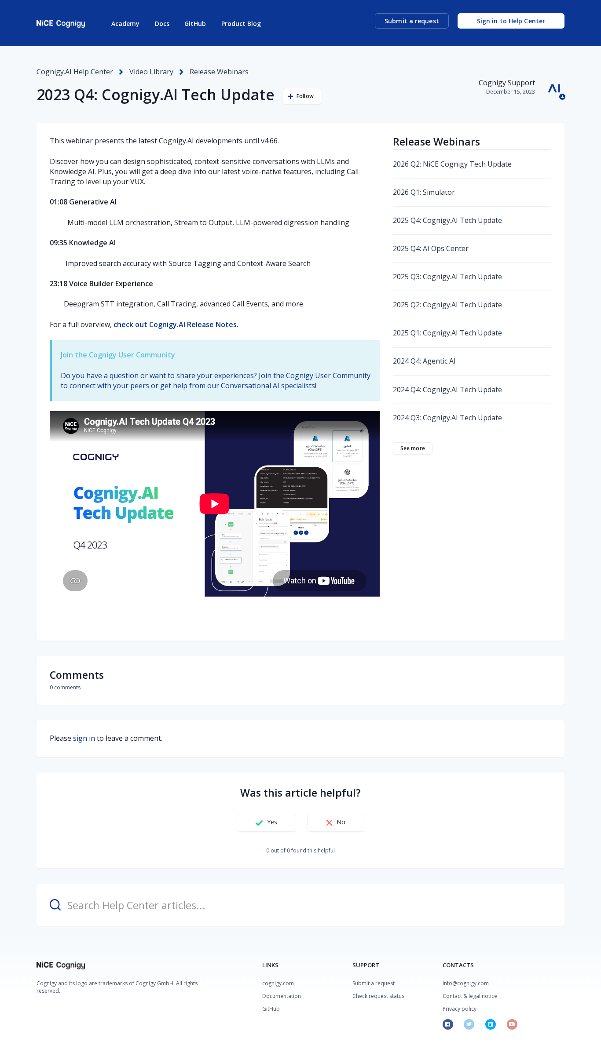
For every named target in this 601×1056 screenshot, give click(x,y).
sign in (84, 738)
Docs (162, 23)
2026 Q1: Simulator (424, 192)
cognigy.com (278, 983)
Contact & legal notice (470, 996)
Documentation (281, 996)
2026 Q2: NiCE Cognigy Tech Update (452, 164)
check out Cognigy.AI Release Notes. (176, 324)
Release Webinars (219, 71)
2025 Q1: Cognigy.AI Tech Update (447, 333)
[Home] (61, 24)
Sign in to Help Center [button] (511, 21)
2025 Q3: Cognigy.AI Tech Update (447, 276)
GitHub (195, 23)
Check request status (378, 996)
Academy (125, 23)
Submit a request (412, 21)
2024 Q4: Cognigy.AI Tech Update (447, 389)
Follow (305, 96)
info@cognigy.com (466, 983)
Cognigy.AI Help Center (75, 71)
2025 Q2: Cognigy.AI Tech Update (447, 305)
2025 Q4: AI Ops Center (431, 248)
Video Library (151, 71)
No (341, 822)
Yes (272, 822)
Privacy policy (459, 1008)
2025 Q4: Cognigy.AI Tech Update (447, 220)
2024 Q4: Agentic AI (424, 361)
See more (412, 448)
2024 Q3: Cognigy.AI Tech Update (447, 417)
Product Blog (241, 23)
